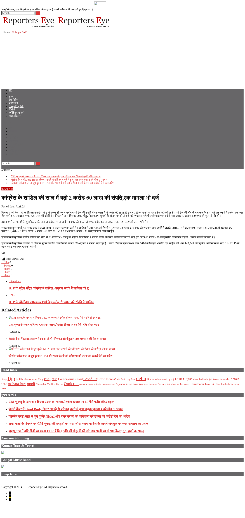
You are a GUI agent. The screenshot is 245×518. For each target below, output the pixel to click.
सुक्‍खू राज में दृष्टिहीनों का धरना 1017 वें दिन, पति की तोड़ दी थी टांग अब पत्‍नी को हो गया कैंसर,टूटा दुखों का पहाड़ (76, 431)
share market (177, 384)
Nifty (56, 384)
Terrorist (209, 384)
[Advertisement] (122, 61)
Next (13, 295)
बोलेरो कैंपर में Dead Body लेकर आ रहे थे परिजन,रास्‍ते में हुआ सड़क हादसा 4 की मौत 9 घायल (59, 179)
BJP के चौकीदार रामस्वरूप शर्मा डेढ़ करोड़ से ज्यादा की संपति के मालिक (51, 302)
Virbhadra (234, 384)
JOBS (12, 109)
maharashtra (17, 384)
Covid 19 (90, 379)
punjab (112, 384)
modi (31, 383)
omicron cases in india (90, 384)
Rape (141, 384)
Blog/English (16, 106)
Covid (79, 379)
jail (210, 379)
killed (4, 384)
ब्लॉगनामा (13, 103)
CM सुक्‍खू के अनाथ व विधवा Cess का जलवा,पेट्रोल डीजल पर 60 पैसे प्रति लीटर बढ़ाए (55, 176)
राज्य (11, 96)
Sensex (162, 384)
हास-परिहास (15, 115)
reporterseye (150, 384)
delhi (141, 378)
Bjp (11, 378)
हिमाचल (13, 93)
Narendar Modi (44, 384)
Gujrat (187, 379)
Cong (40, 379)
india (205, 379)
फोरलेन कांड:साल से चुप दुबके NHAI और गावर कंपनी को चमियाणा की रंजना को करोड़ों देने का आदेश (62, 182)
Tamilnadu (197, 384)
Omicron (71, 383)
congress (50, 379)
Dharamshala (154, 379)
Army (4, 379)
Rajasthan (121, 384)
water (3, 388)
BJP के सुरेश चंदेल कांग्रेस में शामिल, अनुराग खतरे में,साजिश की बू (48, 288)
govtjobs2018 (175, 379)
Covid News (105, 379)
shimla (186, 384)
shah (168, 384)
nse (61, 384)
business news (29, 379)
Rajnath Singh (132, 384)
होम (10, 90)
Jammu (216, 379)
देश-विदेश (13, 99)
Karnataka (225, 379)
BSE (18, 379)
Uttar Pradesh (222, 384)
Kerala (234, 379)
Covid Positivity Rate (124, 379)
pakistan (105, 384)
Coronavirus (66, 379)
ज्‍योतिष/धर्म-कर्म (16, 112)
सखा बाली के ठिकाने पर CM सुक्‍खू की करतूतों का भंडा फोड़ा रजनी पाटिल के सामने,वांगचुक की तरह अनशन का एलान (78, 423)
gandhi (165, 379)
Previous (16, 281)
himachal (197, 379)
